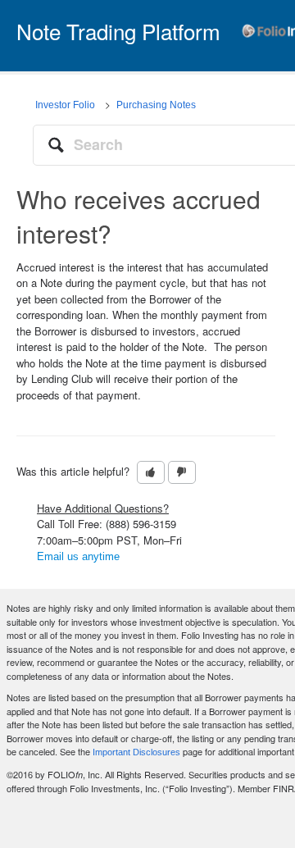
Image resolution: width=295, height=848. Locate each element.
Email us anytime (78, 556)
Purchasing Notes (156, 105)
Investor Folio (65, 105)
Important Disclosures (136, 752)
